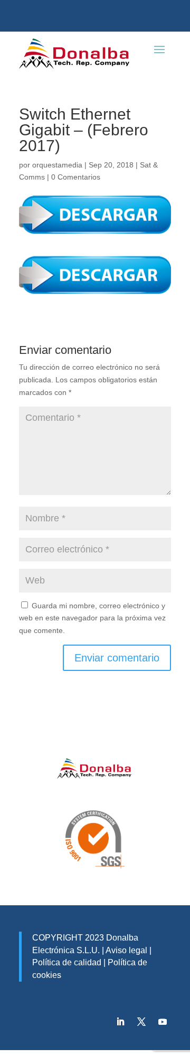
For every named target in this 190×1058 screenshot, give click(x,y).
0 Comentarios (75, 177)
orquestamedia (57, 165)
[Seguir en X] (141, 1021)
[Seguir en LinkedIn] (120, 1021)
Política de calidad (66, 962)
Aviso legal (126, 950)
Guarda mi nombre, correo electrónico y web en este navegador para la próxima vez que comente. (92, 618)
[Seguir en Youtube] (162, 1021)
